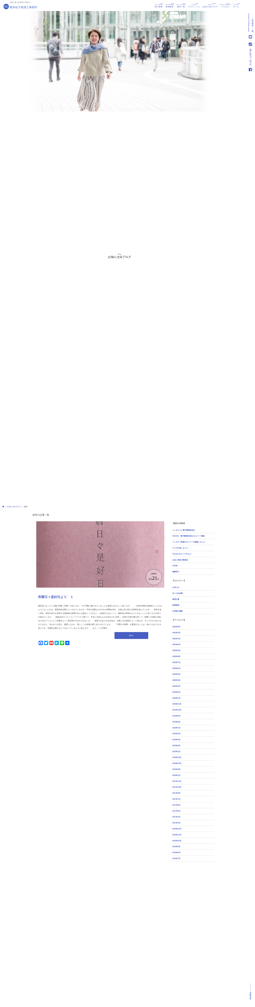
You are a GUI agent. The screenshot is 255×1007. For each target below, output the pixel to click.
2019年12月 (176, 704)
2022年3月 (176, 639)
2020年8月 (176, 656)
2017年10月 (176, 787)
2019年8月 (176, 722)
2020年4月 (176, 680)
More (131, 635)
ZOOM (175, 566)
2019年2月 (176, 746)
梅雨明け (175, 572)
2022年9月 (176, 627)
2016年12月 (176, 829)
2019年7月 (176, 728)
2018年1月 (176, 775)
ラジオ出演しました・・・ (182, 548)
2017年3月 (176, 817)
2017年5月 (176, 811)
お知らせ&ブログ (210, 6)
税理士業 (175, 599)
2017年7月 (176, 799)
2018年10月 (176, 763)
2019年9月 (176, 716)
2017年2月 (176, 823)
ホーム (236, 6)
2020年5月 (176, 674)
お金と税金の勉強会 (180, 560)
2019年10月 (176, 710)
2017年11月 (176, 781)
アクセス (225, 6)
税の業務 (159, 6)
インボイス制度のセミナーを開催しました (188, 542)
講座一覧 (181, 6)
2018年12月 (176, 757)
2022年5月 (176, 633)
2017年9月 (176, 793)
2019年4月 (176, 734)
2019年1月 (176, 752)
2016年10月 (176, 841)
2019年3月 (176, 740)
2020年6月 (176, 668)
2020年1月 (176, 698)
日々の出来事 (177, 593)
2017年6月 (176, 805)
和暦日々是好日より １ (55, 597)
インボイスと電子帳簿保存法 (183, 530)
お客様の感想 (177, 611)
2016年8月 (176, 852)
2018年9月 (176, 769)
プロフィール (194, 6)
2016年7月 (176, 858)
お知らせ (175, 587)
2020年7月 (176, 662)
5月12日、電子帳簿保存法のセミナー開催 (188, 536)
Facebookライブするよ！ (182, 554)
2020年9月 (176, 650)
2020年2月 (176, 692)
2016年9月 (176, 847)
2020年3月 (176, 686)
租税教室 (169, 6)
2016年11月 (176, 835)
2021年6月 (176, 644)
